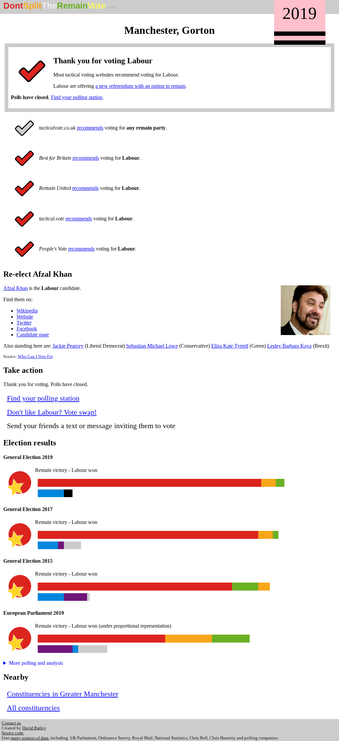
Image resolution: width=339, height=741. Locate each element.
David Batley (34, 728)
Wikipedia (27, 311)
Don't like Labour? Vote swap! (52, 412)
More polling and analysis (36, 663)
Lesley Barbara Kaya (289, 346)
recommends (90, 128)
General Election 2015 (28, 561)
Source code (13, 733)
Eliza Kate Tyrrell (229, 346)
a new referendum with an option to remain (140, 86)
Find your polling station (76, 97)
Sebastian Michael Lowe (152, 346)
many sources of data (29, 738)
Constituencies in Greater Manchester (62, 694)
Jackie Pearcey (68, 346)
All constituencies (33, 708)
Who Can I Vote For (35, 356)
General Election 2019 (28, 457)
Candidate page (33, 334)
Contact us (11, 723)
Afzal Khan (15, 288)
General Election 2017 (28, 509)
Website (25, 316)
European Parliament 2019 (33, 613)
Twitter (24, 322)
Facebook (27, 328)
